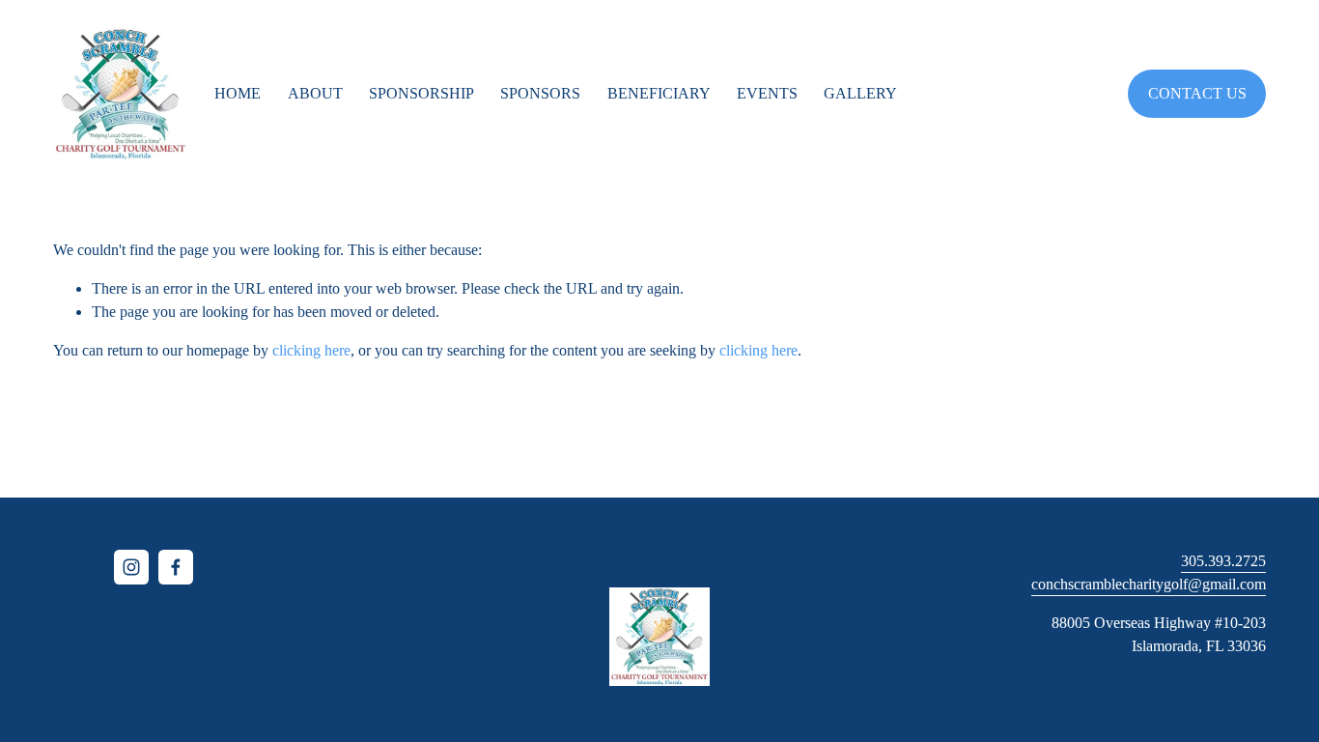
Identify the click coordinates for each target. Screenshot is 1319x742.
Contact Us (1197, 93)
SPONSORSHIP (421, 93)
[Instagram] (131, 567)
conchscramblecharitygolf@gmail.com (1148, 584)
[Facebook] (175, 567)
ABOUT (315, 93)
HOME (237, 93)
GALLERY (860, 93)
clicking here (311, 350)
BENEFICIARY (659, 93)
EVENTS (767, 93)
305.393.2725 (1223, 561)
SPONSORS (540, 93)
